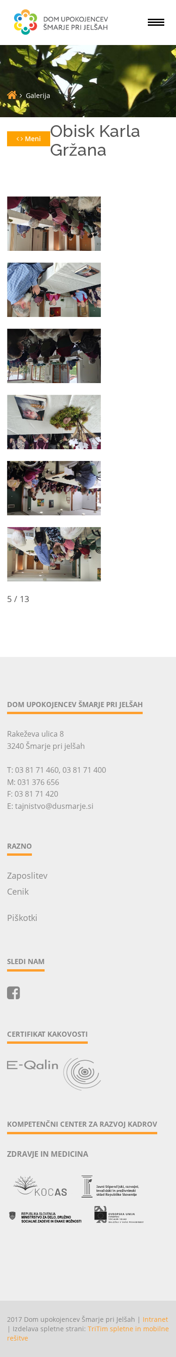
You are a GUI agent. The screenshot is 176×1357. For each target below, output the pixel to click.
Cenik (18, 891)
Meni (32, 138)
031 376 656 (38, 782)
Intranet (155, 1319)
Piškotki (22, 917)
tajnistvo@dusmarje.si (54, 806)
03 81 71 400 (84, 770)
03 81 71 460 (37, 770)
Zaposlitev (27, 875)
